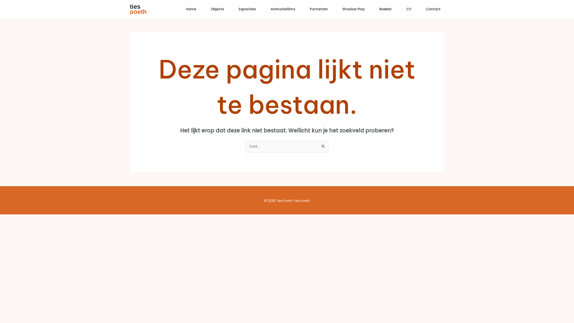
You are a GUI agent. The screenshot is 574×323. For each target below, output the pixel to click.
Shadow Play (353, 9)
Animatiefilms (283, 9)
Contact (433, 9)
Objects (217, 9)
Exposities (247, 9)
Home (191, 9)
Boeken (385, 9)
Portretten (319, 9)
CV (408, 9)
